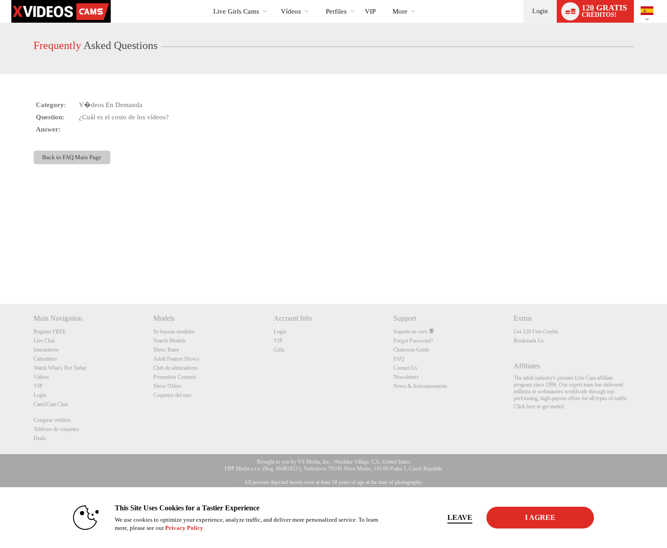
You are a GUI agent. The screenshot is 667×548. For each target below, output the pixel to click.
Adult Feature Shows (176, 359)
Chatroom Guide (411, 350)
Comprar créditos (52, 420)
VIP (370, 11)
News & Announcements (420, 386)
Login (540, 11)
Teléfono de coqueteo (56, 429)
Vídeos (291, 11)
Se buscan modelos (174, 331)
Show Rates (166, 350)
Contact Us (405, 368)
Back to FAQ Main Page (71, 157)
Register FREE (50, 331)
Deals (40, 438)
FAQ (398, 359)
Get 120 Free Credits (536, 331)
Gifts (279, 350)
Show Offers (167, 386)
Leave (459, 517)
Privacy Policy (184, 527)
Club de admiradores (175, 368)
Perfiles (336, 11)
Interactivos (46, 350)
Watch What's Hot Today (60, 368)
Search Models (169, 341)
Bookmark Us (529, 341)
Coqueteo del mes (172, 395)
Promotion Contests (174, 377)
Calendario (45, 359)
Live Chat (44, 341)
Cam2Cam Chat (51, 404)
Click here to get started (539, 406)
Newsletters (406, 377)
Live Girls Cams (236, 11)
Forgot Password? (413, 341)
